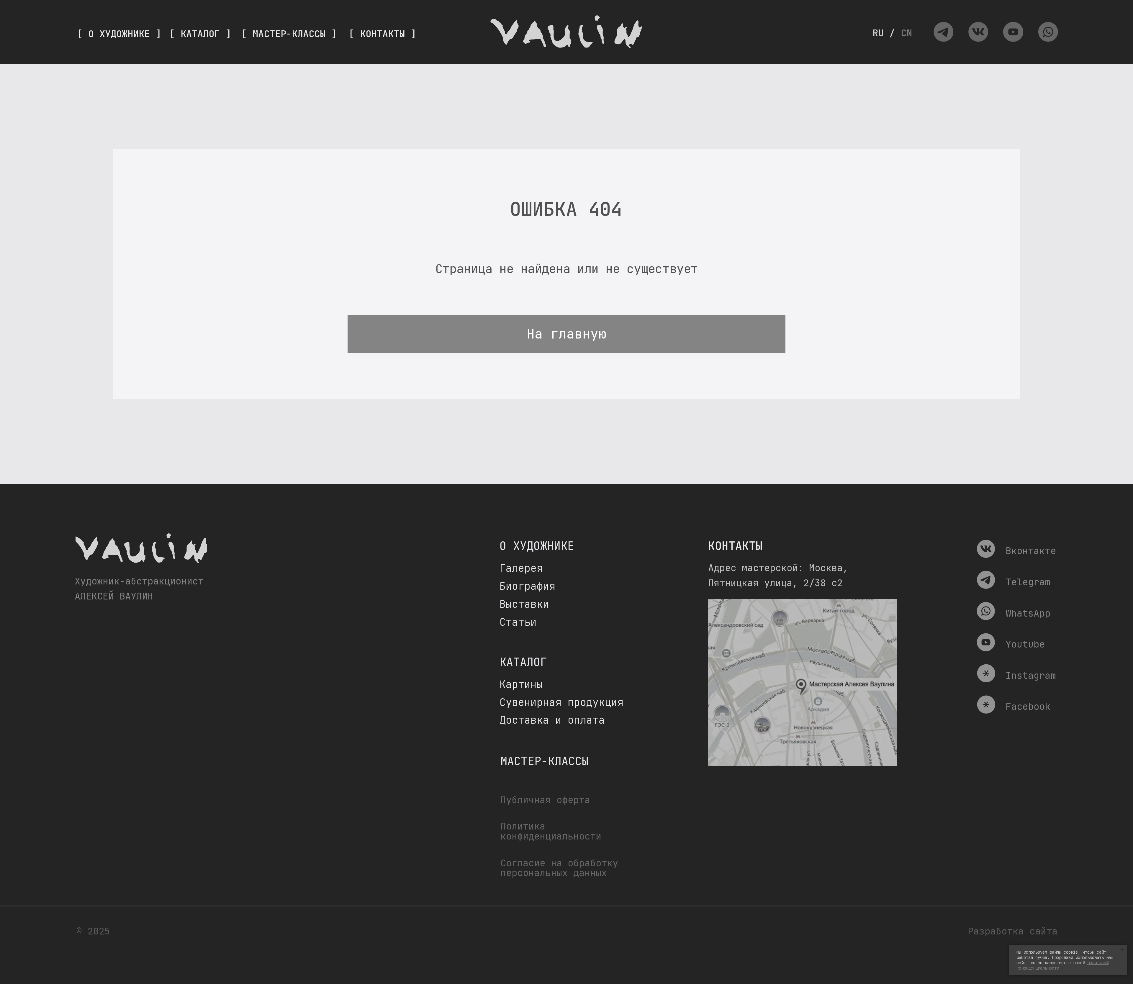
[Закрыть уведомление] (1123, 949)
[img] (943, 32)
